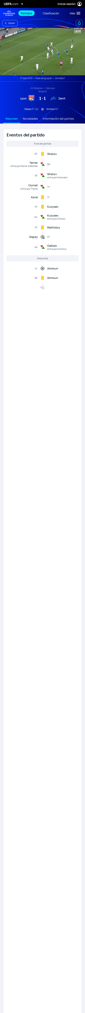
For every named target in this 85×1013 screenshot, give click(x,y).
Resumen (12, 118)
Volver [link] (11, 23)
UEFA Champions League (9, 13)
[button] (74, 13)
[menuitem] (28, 13)
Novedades (30, 118)
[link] (26, 13)
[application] (42, 51)
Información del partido (58, 118)
